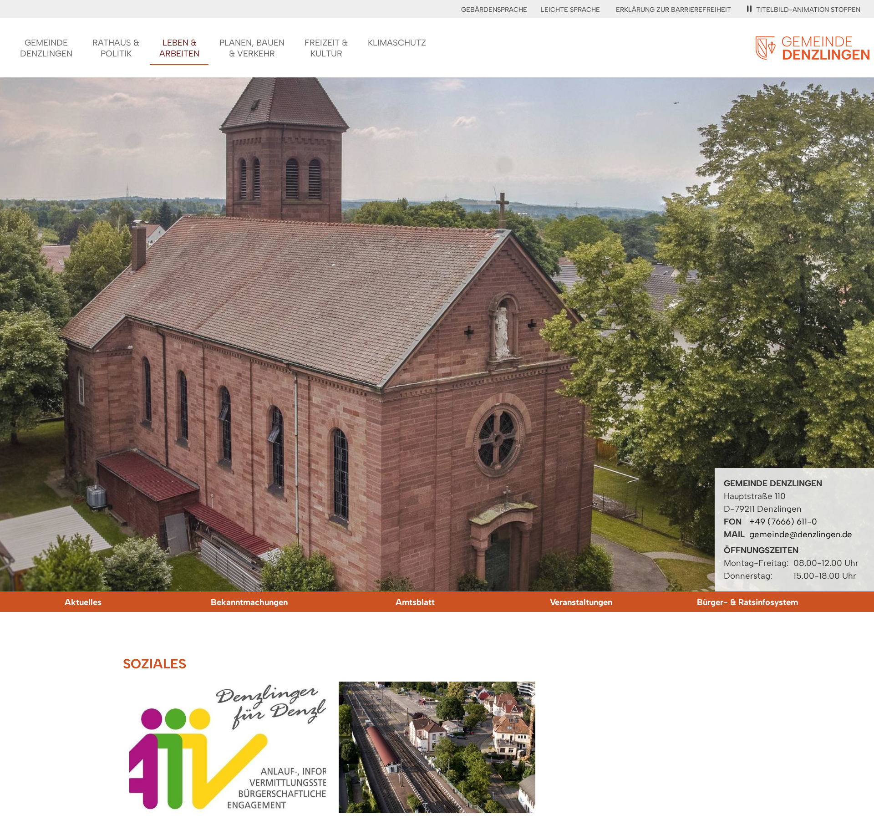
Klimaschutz (397, 42)
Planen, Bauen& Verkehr (252, 48)
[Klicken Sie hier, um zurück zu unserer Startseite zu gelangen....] (812, 54)
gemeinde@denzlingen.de (800, 534)
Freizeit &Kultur (326, 48)
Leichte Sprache (570, 9)
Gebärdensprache (494, 9)
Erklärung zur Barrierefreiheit (673, 9)
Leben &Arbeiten (179, 48)
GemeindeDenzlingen (46, 48)
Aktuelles (83, 602)
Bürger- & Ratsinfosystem (747, 602)
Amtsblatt (415, 602)
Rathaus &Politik (115, 48)
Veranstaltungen (581, 602)
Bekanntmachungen (249, 602)
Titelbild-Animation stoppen (808, 9)
